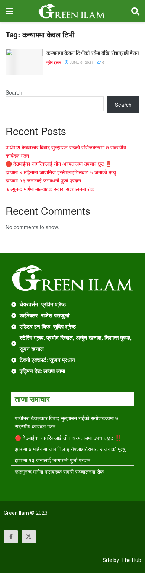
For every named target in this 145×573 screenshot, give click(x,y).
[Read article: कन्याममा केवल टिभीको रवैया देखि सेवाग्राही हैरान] (24, 62)
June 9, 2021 (81, 62)
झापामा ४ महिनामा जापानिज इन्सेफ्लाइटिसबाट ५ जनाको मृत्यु (61, 172)
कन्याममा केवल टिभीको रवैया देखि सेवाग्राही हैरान (92, 52)
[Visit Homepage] (72, 11)
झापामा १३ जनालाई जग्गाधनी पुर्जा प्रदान (43, 180)
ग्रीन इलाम (53, 62)
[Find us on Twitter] (29, 536)
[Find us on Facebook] (11, 536)
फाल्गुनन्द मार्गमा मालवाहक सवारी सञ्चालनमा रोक (50, 188)
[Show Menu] (9, 11)
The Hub (131, 560)
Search (14, 92)
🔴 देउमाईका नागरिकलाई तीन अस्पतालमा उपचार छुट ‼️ (59, 163)
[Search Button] (135, 11)
